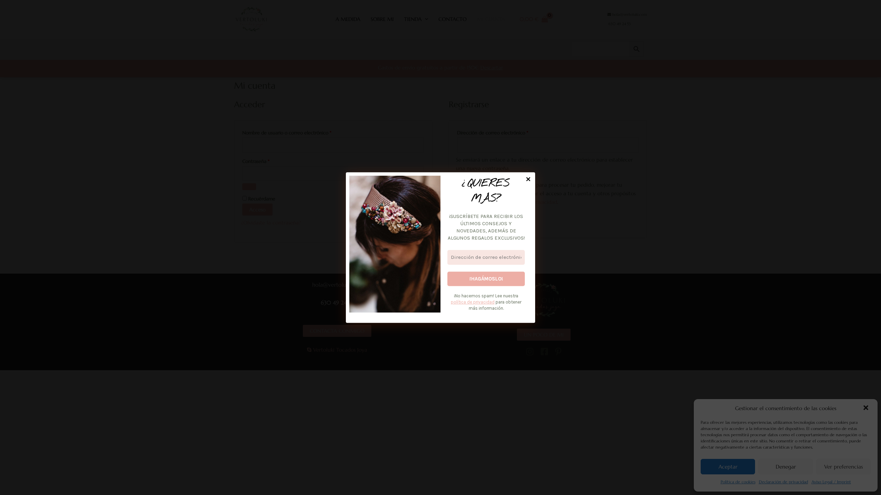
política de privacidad (473, 302)
